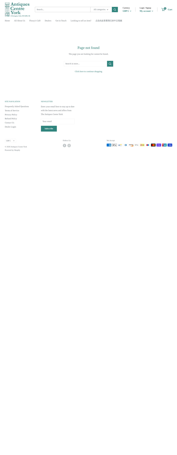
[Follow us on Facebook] (64, 145)
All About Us (19, 21)
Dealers (48, 21)
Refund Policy (11, 118)
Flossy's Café (35, 21)
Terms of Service (12, 110)
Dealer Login (10, 127)
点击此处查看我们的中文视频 (108, 21)
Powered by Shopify (12, 150)
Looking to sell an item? (81, 21)
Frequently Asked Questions (17, 106)
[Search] (115, 9)
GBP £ (8, 141)
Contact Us (9, 123)
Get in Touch (61, 21)
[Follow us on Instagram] (69, 145)
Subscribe (49, 128)
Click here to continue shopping (88, 71)
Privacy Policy (11, 114)
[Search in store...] (110, 64)
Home (7, 21)
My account (145, 11)
